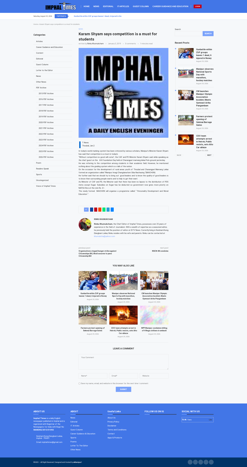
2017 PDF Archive (46, 105)
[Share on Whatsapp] (103, 210)
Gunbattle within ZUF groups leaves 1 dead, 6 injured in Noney (99, 16)
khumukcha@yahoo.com (104, 236)
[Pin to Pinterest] (95, 210)
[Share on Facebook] (91, 210)
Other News (41, 82)
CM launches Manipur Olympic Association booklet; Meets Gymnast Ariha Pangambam (154, 296)
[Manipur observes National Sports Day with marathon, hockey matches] (123, 280)
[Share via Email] (112, 210)
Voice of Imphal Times (46, 186)
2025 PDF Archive (46, 151)
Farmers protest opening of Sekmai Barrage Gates (204, 120)
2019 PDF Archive (46, 116)
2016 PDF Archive (46, 99)
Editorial (108, 6)
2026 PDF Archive (46, 157)
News (96, 6)
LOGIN (197, 6)
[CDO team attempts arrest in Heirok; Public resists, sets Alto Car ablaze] (123, 315)
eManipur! (77, 462)
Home (87, 6)
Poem (38, 163)
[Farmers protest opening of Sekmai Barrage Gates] (93, 315)
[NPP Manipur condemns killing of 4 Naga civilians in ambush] (154, 315)
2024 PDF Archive (46, 145)
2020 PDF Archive (46, 122)
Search (178, 29)
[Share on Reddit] (99, 210)
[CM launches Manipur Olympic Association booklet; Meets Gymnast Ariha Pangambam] (154, 280)
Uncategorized (42, 180)
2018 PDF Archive (46, 111)
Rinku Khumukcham (95, 44)
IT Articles (123, 6)
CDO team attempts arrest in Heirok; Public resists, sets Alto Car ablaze (123, 330)
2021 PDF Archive (46, 128)
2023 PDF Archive (46, 140)
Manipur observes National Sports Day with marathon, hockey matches (123, 296)
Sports (39, 174)
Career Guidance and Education (170, 6)
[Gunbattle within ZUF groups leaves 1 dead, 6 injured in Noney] (93, 280)
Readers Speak (42, 169)
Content (39, 53)
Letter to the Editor (44, 70)
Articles (39, 41)
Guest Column (141, 6)
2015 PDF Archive (46, 93)
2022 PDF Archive (46, 134)
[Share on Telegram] (108, 210)
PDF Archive (41, 88)
